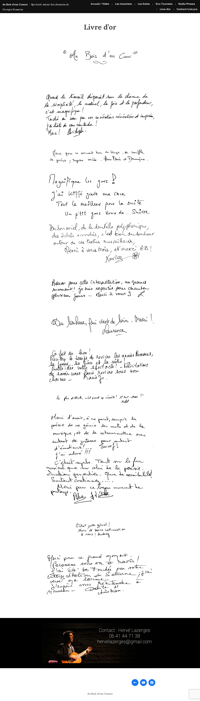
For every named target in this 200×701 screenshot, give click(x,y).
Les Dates (144, 4)
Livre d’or (165, 9)
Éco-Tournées (164, 4)
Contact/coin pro (187, 9)
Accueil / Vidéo (100, 4)
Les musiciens (123, 4)
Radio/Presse (186, 4)
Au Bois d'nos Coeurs (15, 4)
